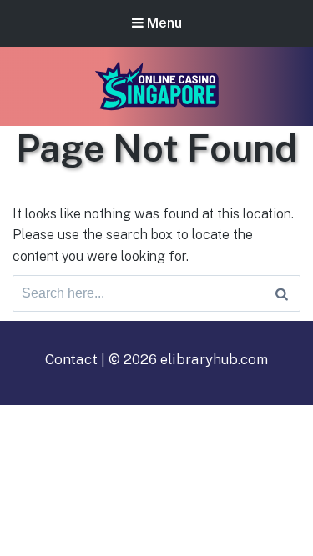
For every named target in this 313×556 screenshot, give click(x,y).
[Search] (281, 293)
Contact (71, 359)
